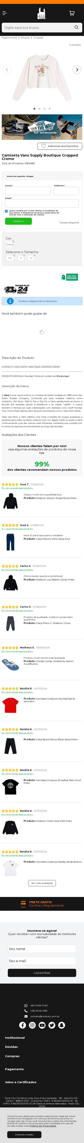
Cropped (38, 37)
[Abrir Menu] (5, 13)
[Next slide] (77, 69)
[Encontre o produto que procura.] (76, 27)
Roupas (25, 37)
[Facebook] (22, 1027)
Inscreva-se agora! (42, 930)
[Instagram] (32, 1027)
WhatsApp (62, 376)
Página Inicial (10, 37)
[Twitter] (51, 1027)
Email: (8, 198)
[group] (42, 903)
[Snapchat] (61, 1027)
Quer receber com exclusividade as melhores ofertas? (42, 935)
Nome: (9, 185)
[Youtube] (42, 1027)
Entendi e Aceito (24, 1134)
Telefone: (59, 185)
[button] (34, 109)
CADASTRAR (42, 972)
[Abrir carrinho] (74, 13)
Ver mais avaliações (42, 883)
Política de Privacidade (43, 1126)
